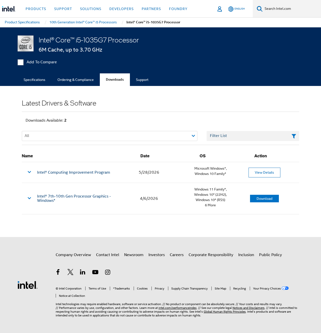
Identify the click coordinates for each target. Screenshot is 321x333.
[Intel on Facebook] (58, 272)
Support (142, 79)
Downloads (115, 79)
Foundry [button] (178, 9)
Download (264, 198)
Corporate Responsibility (211, 254)
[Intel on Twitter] (70, 272)
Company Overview (73, 254)
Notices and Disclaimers (248, 308)
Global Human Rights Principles (225, 311)
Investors (156, 254)
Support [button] (63, 9)
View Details (264, 172)
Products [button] (36, 9)
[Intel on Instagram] (107, 272)
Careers (177, 254)
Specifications (34, 79)
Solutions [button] (90, 9)
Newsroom (133, 254)
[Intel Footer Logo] (28, 284)
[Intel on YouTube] (95, 272)
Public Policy (270, 254)
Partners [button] (151, 9)
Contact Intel (107, 254)
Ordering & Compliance (75, 79)
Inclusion (246, 254)
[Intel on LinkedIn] (82, 272)
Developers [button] (121, 9)
